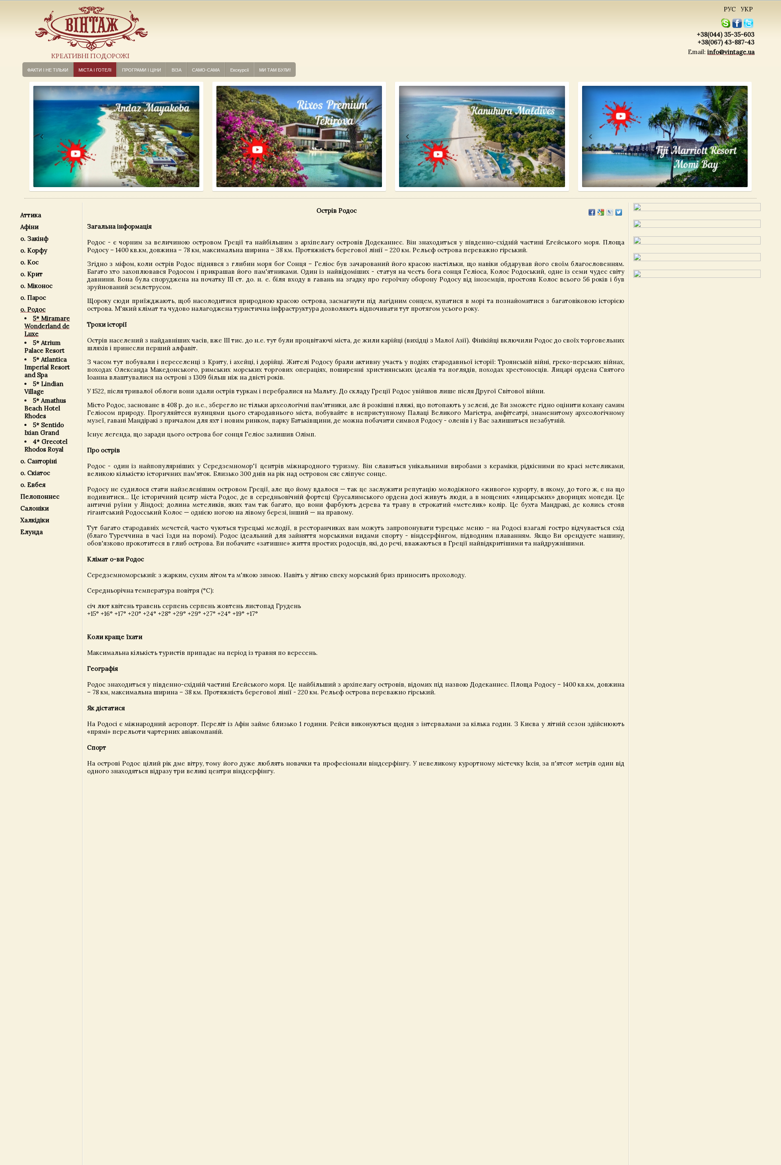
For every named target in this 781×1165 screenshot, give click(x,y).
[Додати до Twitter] (618, 212)
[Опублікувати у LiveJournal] (609, 212)
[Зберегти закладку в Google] (601, 212)
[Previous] (34, 137)
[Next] (189, 137)
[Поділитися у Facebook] (592, 212)
